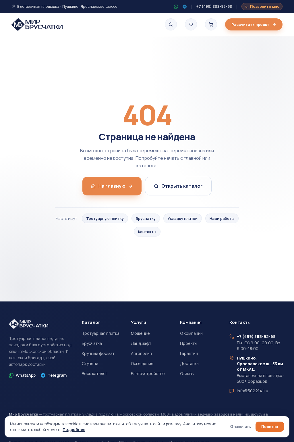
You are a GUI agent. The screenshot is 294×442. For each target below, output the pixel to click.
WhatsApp (26, 375)
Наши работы (222, 218)
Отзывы (187, 373)
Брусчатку (146, 218)
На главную (111, 186)
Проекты (188, 343)
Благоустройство (148, 373)
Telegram (57, 375)
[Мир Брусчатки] (37, 24)
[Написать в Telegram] (185, 7)
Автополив (141, 353)
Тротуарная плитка (100, 333)
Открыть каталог (182, 186)
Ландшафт (141, 343)
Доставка (189, 363)
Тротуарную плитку (105, 218)
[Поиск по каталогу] (171, 24)
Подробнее (74, 429)
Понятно (269, 426)
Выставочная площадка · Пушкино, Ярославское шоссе (67, 6)
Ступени (90, 363)
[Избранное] (191, 24)
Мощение (140, 333)
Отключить (240, 427)
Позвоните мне (264, 6)
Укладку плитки (183, 218)
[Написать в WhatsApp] (176, 7)
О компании (191, 333)
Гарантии (189, 353)
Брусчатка (92, 343)
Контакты (147, 231)
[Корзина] (211, 24)
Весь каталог (94, 373)
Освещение (142, 363)
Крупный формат (98, 353)
